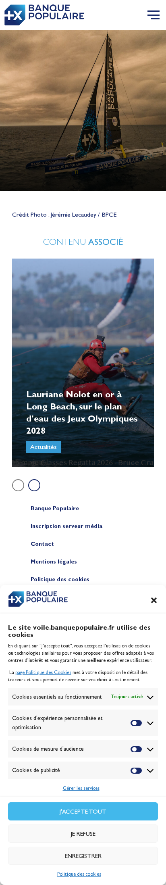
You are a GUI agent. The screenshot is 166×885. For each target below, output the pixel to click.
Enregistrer (83, 856)
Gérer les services (81, 788)
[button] (154, 600)
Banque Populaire (55, 508)
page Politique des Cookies (43, 672)
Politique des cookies (79, 874)
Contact (42, 544)
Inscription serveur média (66, 526)
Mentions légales (54, 561)
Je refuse (83, 833)
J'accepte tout (83, 811)
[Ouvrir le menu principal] (153, 14)
